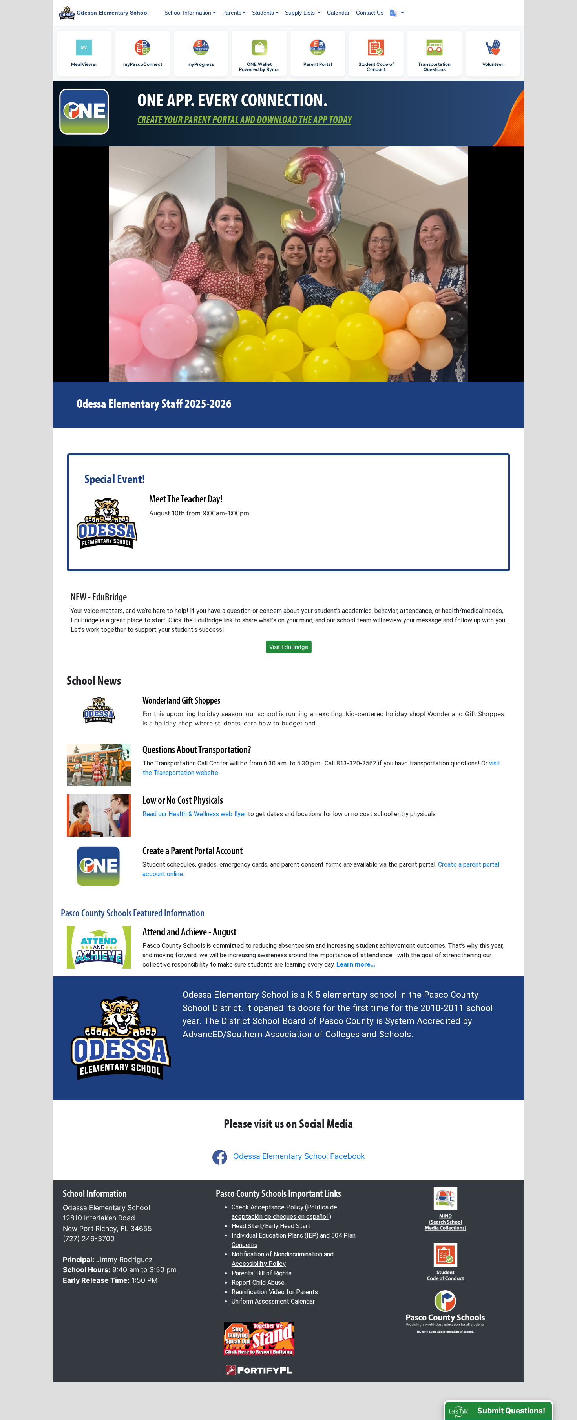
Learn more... (355, 964)
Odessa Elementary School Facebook (299, 1156)
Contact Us (369, 12)
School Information (187, 12)
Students (263, 12)
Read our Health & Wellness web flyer (194, 814)
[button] (397, 12)
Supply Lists (300, 12)
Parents (231, 12)
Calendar (338, 12)
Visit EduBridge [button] (288, 647)
